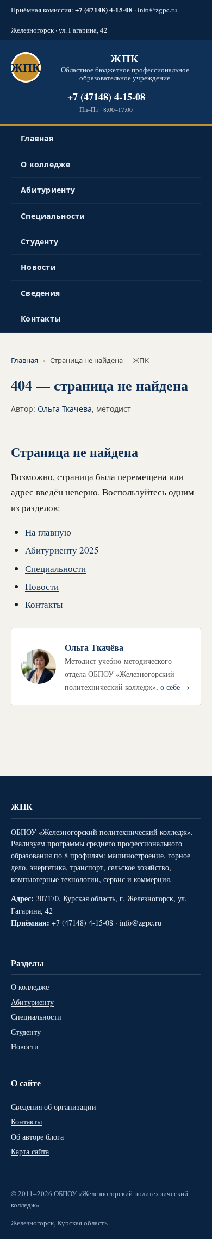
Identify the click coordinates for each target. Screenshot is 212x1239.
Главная (37, 138)
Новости (38, 267)
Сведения (40, 293)
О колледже (45, 164)
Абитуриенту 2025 (62, 550)
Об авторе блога (37, 1136)
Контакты (41, 318)
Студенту (39, 241)
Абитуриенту (48, 190)
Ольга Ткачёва (65, 409)
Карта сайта (30, 1151)
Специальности (53, 216)
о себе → (175, 687)
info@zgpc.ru (157, 10)
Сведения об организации (53, 1107)
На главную (48, 532)
